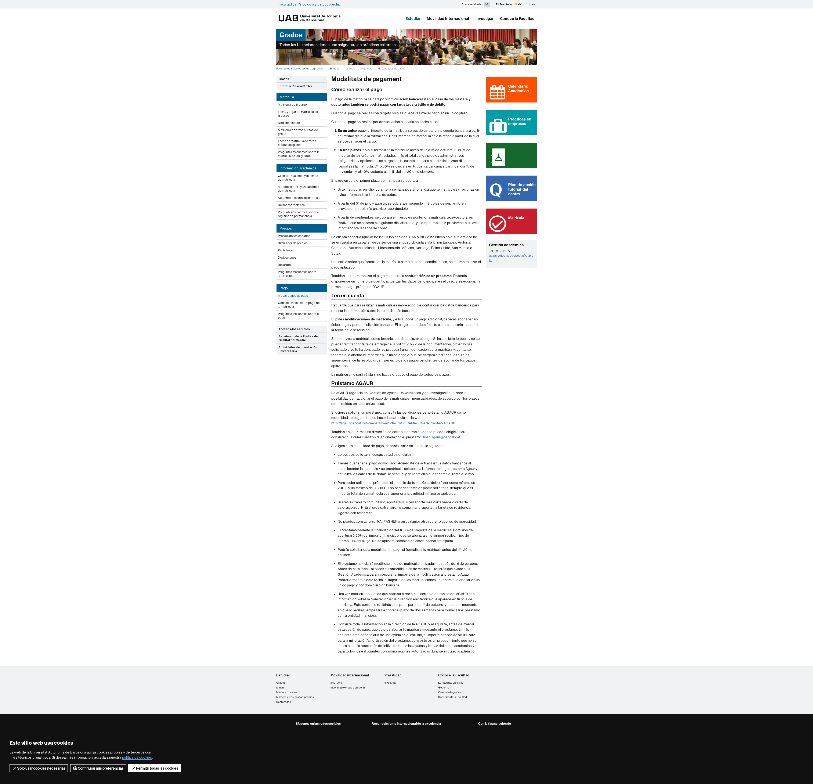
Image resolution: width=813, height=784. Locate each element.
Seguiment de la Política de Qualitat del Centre (298, 338)
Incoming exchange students (348, 687)
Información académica (295, 86)
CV (520, 4)
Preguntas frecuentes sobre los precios (297, 274)
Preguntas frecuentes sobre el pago (298, 316)
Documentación (289, 123)
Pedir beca (285, 250)
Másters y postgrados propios (295, 697)
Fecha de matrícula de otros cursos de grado (297, 143)
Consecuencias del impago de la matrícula (299, 305)
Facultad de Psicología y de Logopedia (309, 4)
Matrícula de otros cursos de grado (298, 132)
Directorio (505, 4)
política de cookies (137, 757)
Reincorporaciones (291, 205)
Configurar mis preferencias (101, 768)
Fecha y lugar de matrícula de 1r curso (298, 114)
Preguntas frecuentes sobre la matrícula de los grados (298, 154)
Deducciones (287, 257)
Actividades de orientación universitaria (298, 349)
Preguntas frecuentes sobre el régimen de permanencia (298, 214)
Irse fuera (336, 682)
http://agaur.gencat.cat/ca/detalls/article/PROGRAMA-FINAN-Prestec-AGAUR (393, 423)
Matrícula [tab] (287, 97)
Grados (350, 68)
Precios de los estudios (294, 236)
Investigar (485, 18)
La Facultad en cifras (450, 682)
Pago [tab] (284, 288)
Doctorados (283, 702)
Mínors (280, 687)
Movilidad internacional (349, 675)
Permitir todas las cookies (157, 768)
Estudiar (412, 18)
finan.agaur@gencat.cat (441, 437)
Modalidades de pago (293, 296)
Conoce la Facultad (517, 18)
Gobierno (444, 687)
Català (531, 4)
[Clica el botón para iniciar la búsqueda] (487, 4)
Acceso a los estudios (294, 329)
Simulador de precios (293, 243)
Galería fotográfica (449, 692)
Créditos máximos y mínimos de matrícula (298, 177)
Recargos (285, 265)
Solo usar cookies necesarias (41, 768)
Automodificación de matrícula (299, 198)
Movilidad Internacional (448, 18)
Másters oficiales (286, 692)
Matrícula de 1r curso (292, 105)
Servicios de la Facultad (452, 697)
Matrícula (366, 68)
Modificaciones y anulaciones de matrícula (298, 189)
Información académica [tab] (298, 168)
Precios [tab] (286, 228)
